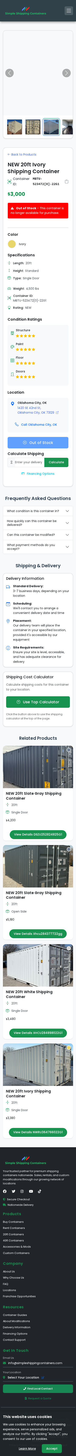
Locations (9, 1290)
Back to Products (23, 154)
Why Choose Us (13, 1277)
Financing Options (40, 474)
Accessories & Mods (17, 1246)
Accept (51, 1448)
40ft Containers (13, 1240)
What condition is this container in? (33, 511)
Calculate (56, 462)
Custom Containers (16, 1253)
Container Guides (15, 1315)
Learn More (27, 1448)
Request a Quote (39, 1398)
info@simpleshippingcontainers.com (35, 1363)
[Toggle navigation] (69, 10)
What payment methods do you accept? (31, 547)
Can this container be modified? (31, 535)
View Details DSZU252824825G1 (38, 834)
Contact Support (14, 1340)
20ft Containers (13, 1234)
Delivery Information (16, 1327)
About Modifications (16, 1321)
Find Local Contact (40, 1388)
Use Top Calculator (40, 702)
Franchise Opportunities (19, 1296)
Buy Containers (13, 1222)
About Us (9, 1271)
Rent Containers (14, 1228)
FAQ (5, 1284)
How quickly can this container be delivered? (32, 523)
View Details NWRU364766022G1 (38, 1132)
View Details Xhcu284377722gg (38, 934)
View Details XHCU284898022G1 (38, 1033)
